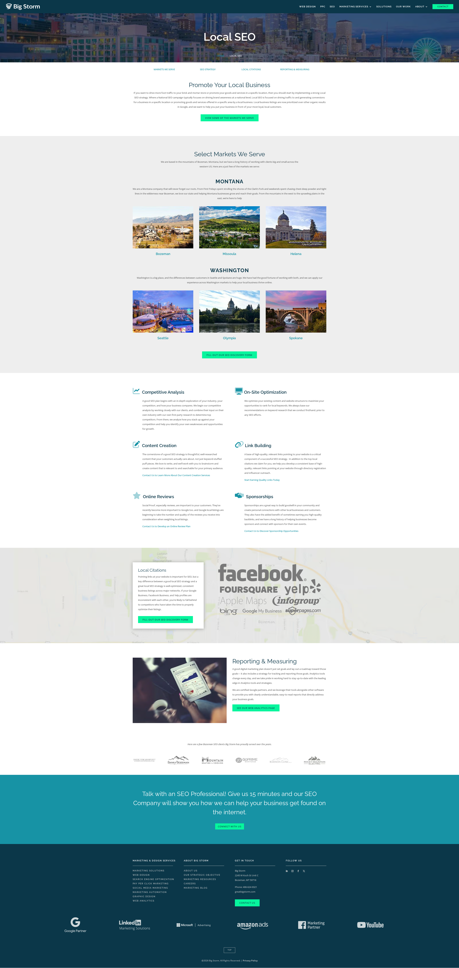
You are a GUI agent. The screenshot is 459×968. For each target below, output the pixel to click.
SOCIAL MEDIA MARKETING (150, 888)
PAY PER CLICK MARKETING (151, 883)
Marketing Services (353, 6)
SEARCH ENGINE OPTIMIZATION (153, 879)
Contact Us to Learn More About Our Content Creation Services (176, 475)
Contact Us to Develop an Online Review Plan (166, 526)
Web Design (307, 6)
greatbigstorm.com (245, 891)
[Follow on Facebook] (298, 871)
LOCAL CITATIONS (251, 69)
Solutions (384, 6)
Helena (295, 254)
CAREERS (190, 883)
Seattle (163, 338)
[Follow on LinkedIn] (287, 871)
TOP (229, 950)
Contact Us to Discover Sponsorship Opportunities (271, 531)
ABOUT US (190, 870)
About (419, 6)
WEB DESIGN (141, 875)
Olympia (229, 338)
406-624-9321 (250, 887)
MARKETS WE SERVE (164, 69)
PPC (322, 6)
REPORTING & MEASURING (294, 69)
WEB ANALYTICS (143, 901)
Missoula (229, 254)
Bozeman (163, 254)
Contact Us (247, 902)
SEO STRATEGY (208, 69)
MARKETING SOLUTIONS (148, 870)
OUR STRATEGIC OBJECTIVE (202, 875)
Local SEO (230, 36)
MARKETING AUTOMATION (150, 892)
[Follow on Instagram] (292, 871)
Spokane (296, 338)
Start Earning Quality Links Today (262, 479)
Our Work (403, 6)
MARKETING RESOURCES (200, 879)
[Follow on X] (304, 871)
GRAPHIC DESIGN (144, 896)
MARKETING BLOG (196, 888)
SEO (332, 6)
